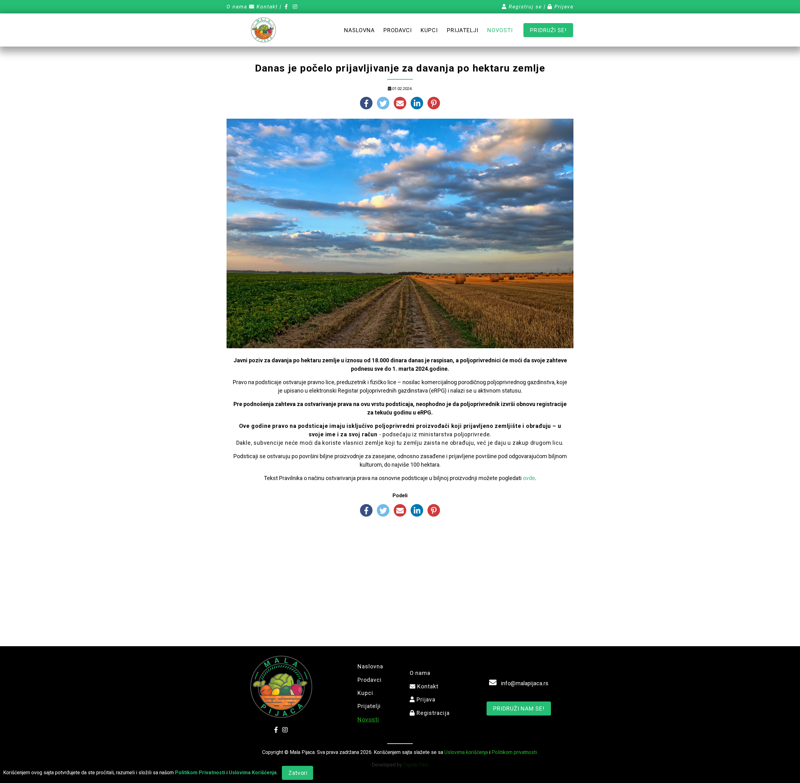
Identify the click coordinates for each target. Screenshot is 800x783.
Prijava (562, 7)
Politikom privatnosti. (515, 752)
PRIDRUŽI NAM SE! (518, 708)
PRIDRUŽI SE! (548, 30)
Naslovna (359, 30)
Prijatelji (462, 30)
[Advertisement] (400, 569)
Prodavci (397, 30)
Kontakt (266, 7)
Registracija (432, 713)
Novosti (499, 30)
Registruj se (524, 7)
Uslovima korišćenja (466, 752)
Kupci (429, 30)
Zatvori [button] (298, 773)
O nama (237, 7)
